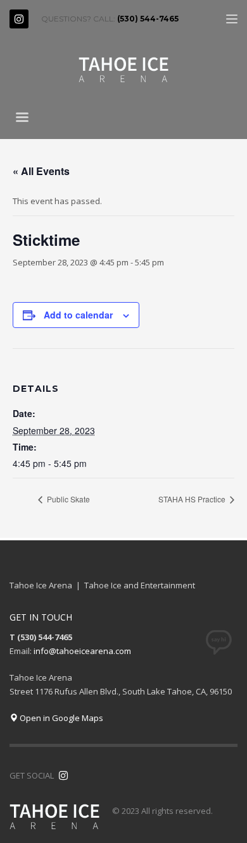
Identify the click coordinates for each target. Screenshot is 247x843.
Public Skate (67, 499)
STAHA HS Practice (192, 499)
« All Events (41, 171)
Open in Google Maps (60, 718)
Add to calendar (78, 314)
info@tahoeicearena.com (82, 651)
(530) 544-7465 (148, 18)
